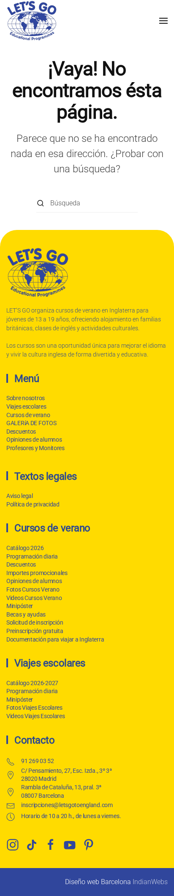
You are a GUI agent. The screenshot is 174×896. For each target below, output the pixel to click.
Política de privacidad (33, 504)
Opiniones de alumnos (34, 439)
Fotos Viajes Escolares (34, 707)
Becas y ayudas (26, 614)
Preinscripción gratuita (34, 631)
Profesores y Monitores (35, 448)
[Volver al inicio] (31, 20)
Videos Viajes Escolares (35, 716)
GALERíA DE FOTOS (31, 423)
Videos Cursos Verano (34, 598)
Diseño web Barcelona (98, 882)
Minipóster (19, 606)
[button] (163, 20)
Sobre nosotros (25, 398)
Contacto (34, 740)
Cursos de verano (28, 415)
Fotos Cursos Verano (33, 589)
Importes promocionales (37, 573)
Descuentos (21, 431)
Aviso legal (19, 495)
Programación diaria (32, 556)
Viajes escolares (26, 406)
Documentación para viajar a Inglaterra (55, 639)
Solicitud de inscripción (34, 622)
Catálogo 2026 (25, 548)
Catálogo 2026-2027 (32, 683)
